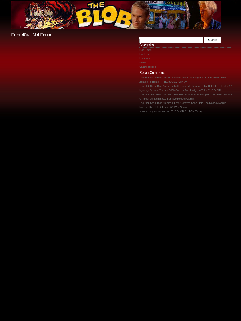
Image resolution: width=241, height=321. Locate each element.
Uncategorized (147, 66)
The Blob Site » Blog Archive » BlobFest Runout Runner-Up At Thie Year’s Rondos (186, 94)
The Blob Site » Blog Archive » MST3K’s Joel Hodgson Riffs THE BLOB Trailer (183, 86)
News (142, 62)
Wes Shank (180, 107)
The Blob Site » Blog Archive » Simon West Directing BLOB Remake (178, 77)
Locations (144, 58)
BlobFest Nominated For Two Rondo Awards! (169, 98)
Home (24, 27)
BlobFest (144, 54)
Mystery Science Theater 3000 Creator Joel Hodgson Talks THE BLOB (180, 90)
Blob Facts (145, 49)
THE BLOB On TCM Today (186, 111)
